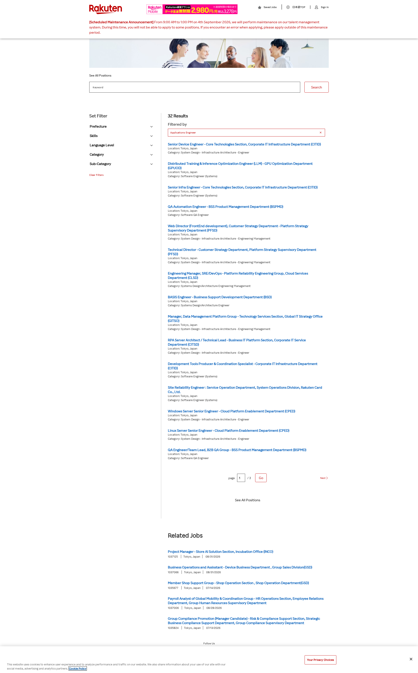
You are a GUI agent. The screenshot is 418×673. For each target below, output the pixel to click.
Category (97, 154)
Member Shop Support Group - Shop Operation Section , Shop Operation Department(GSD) (238, 583)
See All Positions (100, 75)
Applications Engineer (183, 132)
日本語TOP (298, 7)
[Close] (411, 659)
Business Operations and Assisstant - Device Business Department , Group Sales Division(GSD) (240, 567)
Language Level (102, 145)
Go (261, 478)
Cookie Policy (77, 668)
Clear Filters (96, 175)
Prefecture (98, 126)
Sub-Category (100, 164)
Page (231, 478)
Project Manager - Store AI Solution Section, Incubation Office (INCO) (220, 551)
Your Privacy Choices (320, 659)
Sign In (325, 7)
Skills (94, 135)
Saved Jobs (270, 7)
